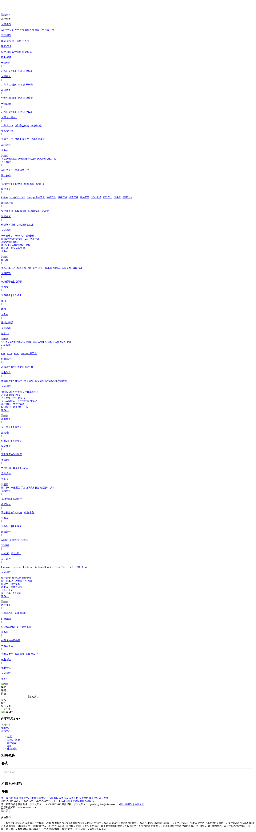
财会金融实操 (24, 627)
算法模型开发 (22, 170)
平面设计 (6, 518)
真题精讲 (77, 268)
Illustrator (27, 567)
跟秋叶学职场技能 (34, 342)
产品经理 (51, 380)
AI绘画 (4, 540)
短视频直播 (7, 211)
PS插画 (24, 540)
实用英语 (6, 273)
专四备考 (6, 295)
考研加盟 (104, 798)
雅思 (3, 300)
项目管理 (28, 380)
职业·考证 (6, 57)
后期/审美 (29, 512)
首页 (9, 736)
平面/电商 (17, 183)
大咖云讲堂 (7, 646)
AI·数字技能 (7, 30)
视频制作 (6, 183)
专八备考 (17, 295)
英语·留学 (6, 35)
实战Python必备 (9, 159)
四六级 (4, 260)
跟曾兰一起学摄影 (10, 584)
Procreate (17, 567)
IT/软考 (5, 640)
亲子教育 (6, 427)
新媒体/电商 (7, 203)
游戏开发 (73, 197)
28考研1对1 (36, 125)
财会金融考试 (8, 627)
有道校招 (83, 798)
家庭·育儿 (6, 46)
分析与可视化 (8, 224)
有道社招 (73, 798)
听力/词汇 (38, 268)
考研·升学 (6, 24)
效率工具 (32, 353)
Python (4, 197)
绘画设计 (6, 531)
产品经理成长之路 (46, 159)
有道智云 (63, 798)
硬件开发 (84, 197)
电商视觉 (17, 526)
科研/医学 (17, 380)
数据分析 (6, 216)
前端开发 (49, 30)
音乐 (15, 468)
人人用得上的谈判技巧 (13, 398)
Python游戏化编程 (27, 159)
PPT (3, 353)
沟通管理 (6, 359)
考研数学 (6, 76)
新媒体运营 (21, 211)
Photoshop (6, 567)
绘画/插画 (29, 183)
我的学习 (6, 728)
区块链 (117, 197)
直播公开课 (7, 139)
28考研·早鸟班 (25, 71)
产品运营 (19, 30)
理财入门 (6, 441)
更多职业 (6, 632)
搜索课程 (34, 696)
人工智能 (6, 162)
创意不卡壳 (7, 590)
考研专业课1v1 (9, 117)
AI (38, 654)
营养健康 (6, 454)
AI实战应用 (7, 170)
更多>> (5, 150)
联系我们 (16, 798)
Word (16, 353)
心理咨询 (30, 654)
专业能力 (6, 372)
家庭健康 (6, 446)
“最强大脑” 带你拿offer (13, 342)
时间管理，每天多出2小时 (14, 407)
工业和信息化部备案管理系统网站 (76, 801)
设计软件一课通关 (10, 487)
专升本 (4, 314)
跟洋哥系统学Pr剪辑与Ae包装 (16, 581)
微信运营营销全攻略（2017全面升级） (21, 238)
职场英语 (6, 281)
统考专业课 (7, 131)
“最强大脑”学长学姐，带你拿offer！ (20, 391)
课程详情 (12, 748)
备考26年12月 (24, 268)
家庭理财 (6, 432)
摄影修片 (6, 504)
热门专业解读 (22, 125)
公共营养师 (7, 613)
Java (11, 197)
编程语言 (29, 30)
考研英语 (6, 90)
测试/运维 (96, 197)
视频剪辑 (6, 499)
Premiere (49, 567)
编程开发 (6, 189)
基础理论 (127, 197)
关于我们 (6, 798)
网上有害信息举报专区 (132, 804)
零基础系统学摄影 (30, 487)
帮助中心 (26, 798)
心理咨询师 (21, 613)
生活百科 (6, 460)
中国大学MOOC (39, 798)
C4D (71, 567)
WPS (23, 353)
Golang (30, 197)
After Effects (61, 567)
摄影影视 (27, 52)
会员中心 (6, 731)
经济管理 (40, 380)
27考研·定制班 (8, 71)
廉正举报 (94, 798)
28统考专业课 (38, 139)
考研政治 (6, 103)
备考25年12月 (8, 268)
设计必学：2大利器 (11, 593)
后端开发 (39, 30)
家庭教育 (6, 419)
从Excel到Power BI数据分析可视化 (19, 401)
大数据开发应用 (25, 224)
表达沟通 (6, 367)
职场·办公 (6, 41)
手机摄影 (6, 512)
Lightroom (39, 567)
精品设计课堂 (47, 487)
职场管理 (28, 367)
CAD (77, 567)
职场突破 (17, 367)
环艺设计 (16, 553)
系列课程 (6, 144)
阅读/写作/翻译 (52, 268)
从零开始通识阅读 (10, 395)
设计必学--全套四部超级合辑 (16, 577)
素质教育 (17, 427)
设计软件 (16, 52)
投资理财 (17, 441)
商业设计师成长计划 (12, 587)
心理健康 (17, 454)
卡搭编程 (53, 798)
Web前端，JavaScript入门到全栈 (17, 235)
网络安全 (107, 197)
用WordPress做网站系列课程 (15, 245)
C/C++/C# (20, 197)
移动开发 (62, 197)
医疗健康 (6, 605)
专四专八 (6, 287)
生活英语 (17, 281)
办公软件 (16, 41)
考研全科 (6, 63)
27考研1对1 (7, 125)
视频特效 (17, 499)
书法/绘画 (6, 468)
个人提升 (27, 41)
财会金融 (6, 618)
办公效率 (6, 345)
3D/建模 (40, 183)
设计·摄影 (6, 52)
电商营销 (33, 211)
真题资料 (66, 268)
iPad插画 (14, 540)
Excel (9, 353)
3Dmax (85, 567)
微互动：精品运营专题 (13, 248)
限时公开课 (7, 322)
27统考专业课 (22, 139)
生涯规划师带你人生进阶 (58, 342)
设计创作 (6, 175)
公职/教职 (15, 640)
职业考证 (6, 659)
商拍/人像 (17, 512)
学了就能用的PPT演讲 (12, 404)
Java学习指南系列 (10, 242)
